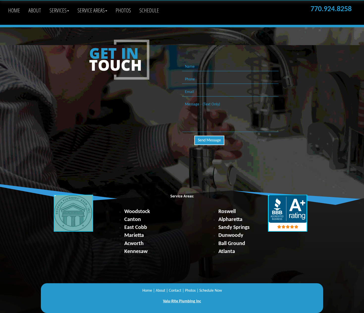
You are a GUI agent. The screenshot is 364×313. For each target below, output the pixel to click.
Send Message (209, 140)
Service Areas (91, 10)
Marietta (134, 235)
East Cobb (135, 227)
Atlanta (226, 251)
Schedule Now (210, 291)
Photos (123, 10)
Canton (132, 219)
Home (14, 10)
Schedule (149, 10)
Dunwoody (230, 235)
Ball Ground (231, 244)
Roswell (227, 212)
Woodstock (137, 212)
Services (58, 10)
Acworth (134, 244)
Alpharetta (230, 219)
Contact (175, 291)
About (34, 10)
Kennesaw (136, 251)
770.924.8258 (331, 9)
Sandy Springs (234, 227)
